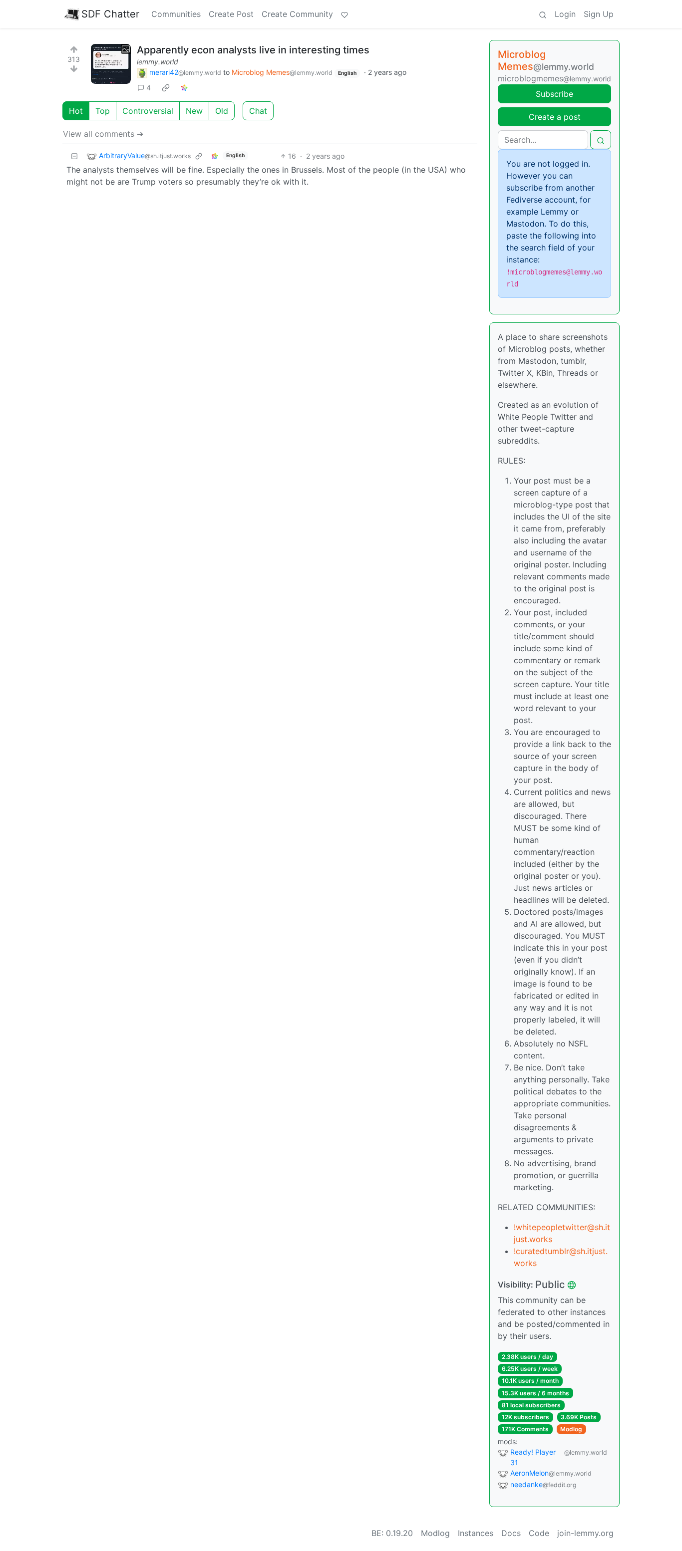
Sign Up (599, 14)
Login (565, 14)
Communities (176, 14)
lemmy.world (157, 61)
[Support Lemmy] (344, 14)
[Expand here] (111, 64)
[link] (165, 87)
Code (539, 1533)
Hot (76, 111)
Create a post (555, 117)
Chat (258, 111)
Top (102, 111)
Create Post (231, 14)
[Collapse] (74, 156)
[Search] (543, 14)
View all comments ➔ (103, 134)
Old (221, 111)
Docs (511, 1533)
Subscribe (554, 94)
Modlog (571, 1429)
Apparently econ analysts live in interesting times (253, 50)
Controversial (147, 111)
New (194, 111)
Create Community (297, 14)
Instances (475, 1533)
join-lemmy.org (585, 1533)
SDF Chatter (110, 14)
